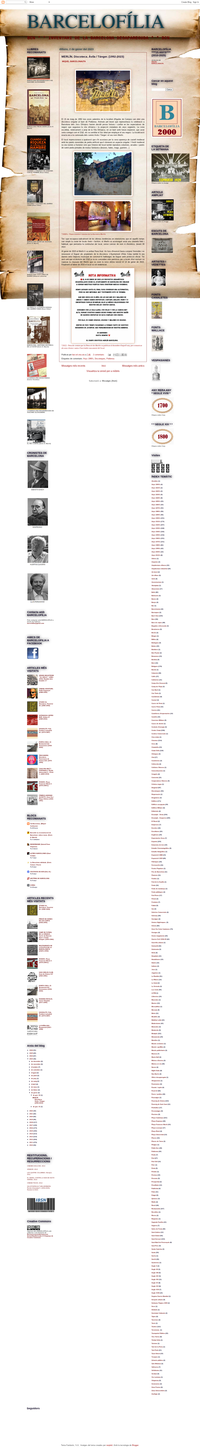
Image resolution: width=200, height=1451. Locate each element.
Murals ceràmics (158, 1043)
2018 (31, 1122)
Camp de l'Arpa (157, 686)
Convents (155, 777)
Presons (155, 1178)
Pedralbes (155, 1107)
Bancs (154, 599)
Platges (154, 1144)
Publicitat (155, 1188)
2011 (31, 1142)
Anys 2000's (156, 552)
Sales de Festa (157, 1229)
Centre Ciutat (156, 730)
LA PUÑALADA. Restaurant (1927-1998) (45, 1027)
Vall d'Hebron (156, 1363)
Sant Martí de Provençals (161, 1242)
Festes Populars (157, 868)
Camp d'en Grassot (158, 683)
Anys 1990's (88, 359)
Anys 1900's (156, 518)
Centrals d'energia (158, 727)
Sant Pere (155, 1246)
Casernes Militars (158, 720)
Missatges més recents (73, 366)
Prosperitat (155, 1182)
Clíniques (155, 754)
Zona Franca (156, 1387)
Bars (153, 619)
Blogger (135, 1445)
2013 (31, 1136)
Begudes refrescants (159, 626)
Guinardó (155, 946)
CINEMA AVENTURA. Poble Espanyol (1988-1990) (46, 690)
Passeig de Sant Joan (159, 1104)
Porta (153, 1168)
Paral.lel (155, 1091)
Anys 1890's (156, 515)
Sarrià (154, 1259)
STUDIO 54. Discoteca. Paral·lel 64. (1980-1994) (46, 703)
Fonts (153, 885)
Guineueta (155, 949)
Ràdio (154, 1202)
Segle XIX (155, 1279)
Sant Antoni (156, 1235)
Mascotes (155, 1000)
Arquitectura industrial (159, 568)
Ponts (154, 1155)
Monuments (156, 1037)
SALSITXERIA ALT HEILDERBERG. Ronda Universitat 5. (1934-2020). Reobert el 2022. (39, 1188)
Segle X (154, 1266)
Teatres (154, 1326)
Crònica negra (157, 784)
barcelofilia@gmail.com (35, 623)
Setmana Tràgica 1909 (159, 1303)
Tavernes (155, 1320)
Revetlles (155, 1212)
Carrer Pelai (156, 707)
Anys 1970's (156, 541)
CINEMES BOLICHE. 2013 (36, 1166)
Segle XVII (155, 1289)
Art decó (155, 572)
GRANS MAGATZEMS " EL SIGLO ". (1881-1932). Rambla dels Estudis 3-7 (46, 678)
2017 (31, 1125)
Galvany (155, 915)
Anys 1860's (156, 504)
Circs (153, 744)
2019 (31, 1119)
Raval (154, 1205)
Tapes (154, 1316)
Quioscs (155, 1198)
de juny (34, 1078)
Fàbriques (155, 862)
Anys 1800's (156, 484)
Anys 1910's (156, 521)
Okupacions (156, 1080)
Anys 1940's (156, 531)
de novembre (36, 1064)
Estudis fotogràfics (158, 851)
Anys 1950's (156, 535)
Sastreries (155, 1262)
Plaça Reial (156, 1131)
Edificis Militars (157, 808)
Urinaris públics (157, 1360)
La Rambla (155, 976)
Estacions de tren (158, 845)
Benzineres (156, 629)
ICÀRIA (32, 885)
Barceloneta (156, 609)
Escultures (155, 831)
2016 (31, 1128)
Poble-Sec (155, 1148)
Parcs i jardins (157, 1094)
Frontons (155, 902)
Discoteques (100, 359)
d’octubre (34, 1067)
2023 (31, 1059)
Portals (154, 1171)
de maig (34, 1081)
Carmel (154, 700)
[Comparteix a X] (120, 354)
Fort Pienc (155, 895)
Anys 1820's (156, 491)
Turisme (154, 1343)
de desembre (36, 1061)
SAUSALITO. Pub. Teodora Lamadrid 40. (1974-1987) (45, 730)
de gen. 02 (37, 1095)
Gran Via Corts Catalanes (161, 929)
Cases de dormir (157, 723)
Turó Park (155, 1350)
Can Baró (155, 690)
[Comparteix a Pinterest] (125, 354)
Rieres (154, 1215)
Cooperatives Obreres (159, 781)
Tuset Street (156, 1353)
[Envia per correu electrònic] (114, 354)
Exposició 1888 (157, 855)
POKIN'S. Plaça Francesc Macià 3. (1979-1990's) (45, 783)
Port (153, 1158)
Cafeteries (155, 680)
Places (154, 1138)
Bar (153, 605)
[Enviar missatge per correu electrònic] (109, 355)
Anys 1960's (156, 538)
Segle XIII (155, 1272)
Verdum (154, 1374)
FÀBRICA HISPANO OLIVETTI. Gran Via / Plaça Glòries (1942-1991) (46, 798)
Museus (154, 1054)
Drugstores (155, 798)
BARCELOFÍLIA (96, 20)
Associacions (156, 582)
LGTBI (154, 993)
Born (153, 663)
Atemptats (155, 585)
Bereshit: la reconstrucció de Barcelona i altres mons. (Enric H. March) (41, 835)
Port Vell (155, 1161)
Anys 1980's (156, 545)
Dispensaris (156, 794)
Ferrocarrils (156, 865)
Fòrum (154, 899)
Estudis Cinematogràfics (160, 848)
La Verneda (156, 986)
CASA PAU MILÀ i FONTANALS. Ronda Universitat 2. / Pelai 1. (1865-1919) (46, 771)
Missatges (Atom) (109, 381)
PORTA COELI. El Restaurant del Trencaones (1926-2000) (45, 744)
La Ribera (155, 979)
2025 (31, 1053)
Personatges (156, 1111)
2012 (31, 1139)
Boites (154, 646)
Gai (153, 909)
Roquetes (155, 1219)
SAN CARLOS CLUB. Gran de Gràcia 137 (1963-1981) (46, 974)
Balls (153, 592)
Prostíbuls (155, 1185)
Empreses (155, 824)
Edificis (154, 801)
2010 (31, 1145)
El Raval (155, 821)
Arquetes (155, 562)
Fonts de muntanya (158, 888)
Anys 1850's (156, 501)
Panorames (156, 1084)
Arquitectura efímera (159, 565)
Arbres (154, 558)
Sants (154, 1252)
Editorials (155, 811)
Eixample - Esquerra (159, 818)
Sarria (154, 1256)
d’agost (34, 1073)
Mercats (154, 1010)
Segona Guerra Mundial (160, 1296)
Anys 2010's (156, 555)
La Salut (154, 983)
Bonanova (155, 656)
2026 (31, 1050)
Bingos (154, 636)
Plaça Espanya (157, 1121)
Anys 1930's (156, 528)
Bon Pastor (155, 653)
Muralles (155, 1040)
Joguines (155, 973)
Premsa (154, 1175)
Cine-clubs (155, 737)
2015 (31, 1131)
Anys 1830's (156, 494)
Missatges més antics (133, 366)
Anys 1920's (156, 525)
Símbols (154, 1310)
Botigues (155, 666)
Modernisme (156, 1023)
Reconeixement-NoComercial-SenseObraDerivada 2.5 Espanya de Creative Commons (40, 1236)
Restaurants (156, 1208)
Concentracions (157, 771)
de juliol (34, 1075)
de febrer (34, 1090)
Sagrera (154, 1225)
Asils (153, 579)
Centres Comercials (159, 734)
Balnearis (155, 595)
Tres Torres (156, 1336)
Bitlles (154, 639)
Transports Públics (158, 1333)
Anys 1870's (156, 508)
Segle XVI (155, 1286)
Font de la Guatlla (158, 882)
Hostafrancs (156, 959)
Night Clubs (156, 1070)
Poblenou (110, 359)
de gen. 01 (37, 1106)
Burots (154, 670)
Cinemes (155, 740)
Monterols (155, 1030)
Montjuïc (155, 1033)
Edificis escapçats (158, 804)
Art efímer (155, 575)
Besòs (154, 632)
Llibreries (155, 996)
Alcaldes (155, 481)
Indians (154, 966)
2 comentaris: (99, 355)
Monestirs (155, 1027)
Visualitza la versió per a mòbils (103, 371)
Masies (154, 1003)
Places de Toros (157, 1141)
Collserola (155, 764)
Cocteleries (156, 760)
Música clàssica (157, 1060)
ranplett (109, 1445)
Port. (153, 1165)
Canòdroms (156, 696)
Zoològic (155, 1394)
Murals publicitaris (158, 1050)
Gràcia (154, 926)
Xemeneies (156, 1384)
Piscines (155, 1114)
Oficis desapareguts (159, 1077)
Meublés (155, 1016)
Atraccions (155, 589)
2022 (31, 1111)
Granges (155, 932)
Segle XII (155, 1269)
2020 (31, 1116)
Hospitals (155, 956)
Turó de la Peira (157, 1347)
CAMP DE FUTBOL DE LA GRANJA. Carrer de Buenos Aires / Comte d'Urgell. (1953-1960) (46, 935)
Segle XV (155, 1283)
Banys (154, 602)
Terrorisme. (156, 1330)
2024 (31, 1056)
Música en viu (156, 1064)
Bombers (155, 649)
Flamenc (155, 875)
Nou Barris (155, 1074)
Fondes (154, 878)
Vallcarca (155, 1367)
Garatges (155, 919)
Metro (153, 1013)
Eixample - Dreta (157, 814)
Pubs (153, 1192)
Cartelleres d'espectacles (161, 713)
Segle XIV (155, 1276)
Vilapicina (155, 1380)
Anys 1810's (156, 488)
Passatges (155, 1097)
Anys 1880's (156, 511)
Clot (153, 757)
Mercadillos (156, 1006)
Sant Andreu (156, 1232)
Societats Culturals (158, 1313)
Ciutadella (155, 747)
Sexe (153, 1306)
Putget (154, 1195)
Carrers (154, 710)
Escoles (154, 828)
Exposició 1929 (157, 858)
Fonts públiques (157, 892)
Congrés (155, 774)
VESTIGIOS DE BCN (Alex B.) (40, 871)
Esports (154, 841)
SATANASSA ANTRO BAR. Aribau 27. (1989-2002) (46, 717)
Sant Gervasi (156, 1239)
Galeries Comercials (159, 912)
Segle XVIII (155, 1293)
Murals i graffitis (157, 1047)
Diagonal (155, 787)
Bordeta (154, 659)
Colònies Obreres (158, 767)
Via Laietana (156, 1377)
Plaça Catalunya (157, 1118)
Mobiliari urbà (156, 1020)
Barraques (155, 612)
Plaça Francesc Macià (159, 1124)
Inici (104, 366)
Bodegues (155, 643)
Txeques (155, 1357)
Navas (154, 1067)
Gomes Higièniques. (159, 922)
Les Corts (155, 990)
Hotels (154, 963)
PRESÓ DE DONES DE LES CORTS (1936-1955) (45, 920)
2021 (31, 1114)
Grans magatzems (158, 936)
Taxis (153, 1323)
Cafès (154, 676)
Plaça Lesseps (157, 1128)
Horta (153, 952)
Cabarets (155, 673)
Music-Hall (155, 1057)
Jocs (153, 969)
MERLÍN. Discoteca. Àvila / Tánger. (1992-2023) (92, 56)
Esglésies (155, 835)
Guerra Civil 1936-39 (159, 939)
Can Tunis (155, 693)
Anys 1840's (156, 498)
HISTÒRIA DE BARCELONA (39, 878)
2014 (31, 1133)
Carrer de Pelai (157, 703)
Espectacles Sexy (158, 838)
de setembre (36, 1070)
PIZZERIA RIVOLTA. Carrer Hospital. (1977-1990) (46, 1000)
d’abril (33, 1084)
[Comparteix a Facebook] (122, 354)
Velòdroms (155, 1370)
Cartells (154, 717)
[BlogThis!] (117, 354)
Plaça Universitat (158, 1134)
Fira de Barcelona (158, 872)
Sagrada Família (157, 1222)
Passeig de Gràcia (158, 1101)
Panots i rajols (157, 1087)
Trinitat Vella (156, 1340)
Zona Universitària (158, 1390)
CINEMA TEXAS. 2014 (34, 1183)
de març (34, 1087)
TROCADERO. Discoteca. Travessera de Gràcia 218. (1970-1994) (45, 759)
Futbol (154, 905)
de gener (34, 1092)
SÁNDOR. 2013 (32, 1169)
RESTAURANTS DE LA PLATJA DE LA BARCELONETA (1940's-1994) (45, 948)
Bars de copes (157, 622)
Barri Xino (155, 616)
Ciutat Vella (156, 750)
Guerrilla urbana (157, 942)
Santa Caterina (157, 1249)
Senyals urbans (157, 1299)
